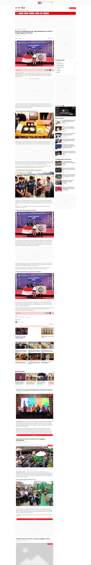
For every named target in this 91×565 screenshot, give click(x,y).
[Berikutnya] (54, 369)
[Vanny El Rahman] (16, 322)
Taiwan (27, 106)
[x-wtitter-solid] (50, 70)
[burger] (75, 9)
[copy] (52, 70)
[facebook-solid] (48, 70)
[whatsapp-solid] (45, 70)
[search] (68, 8)
